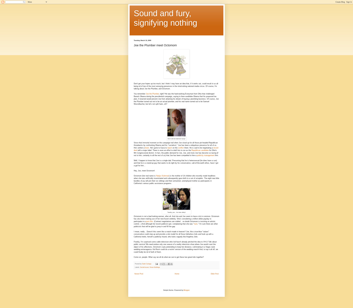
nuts (195, 224)
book (147, 148)
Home (177, 274)
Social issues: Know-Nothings (150, 267)
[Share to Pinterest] (171, 264)
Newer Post (138, 274)
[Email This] (161, 264)
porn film (149, 221)
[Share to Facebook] (169, 264)
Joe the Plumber (152, 94)
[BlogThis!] (163, 264)
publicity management (205, 155)
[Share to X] (166, 264)
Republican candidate (200, 150)
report (169, 148)
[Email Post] (156, 264)
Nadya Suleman (162, 176)
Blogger (186, 290)
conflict (181, 148)
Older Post (215, 274)
